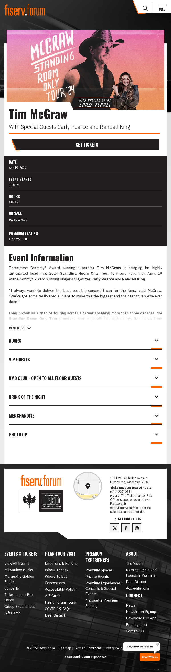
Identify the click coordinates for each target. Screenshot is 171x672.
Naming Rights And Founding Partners (141, 572)
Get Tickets (87, 144)
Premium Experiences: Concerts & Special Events (104, 588)
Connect (134, 595)
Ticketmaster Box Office (18, 597)
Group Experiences (19, 606)
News (130, 605)
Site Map (65, 648)
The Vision (134, 563)
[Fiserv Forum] (25, 10)
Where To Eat (56, 576)
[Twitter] (114, 527)
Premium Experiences (97, 557)
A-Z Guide (53, 596)
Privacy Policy (114, 648)
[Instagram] (136, 527)
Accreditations (137, 588)
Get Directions (129, 519)
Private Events (97, 576)
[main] (85, 253)
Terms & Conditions (87, 648)
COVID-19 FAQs (58, 609)
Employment (136, 624)
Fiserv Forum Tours (60, 602)
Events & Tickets (20, 553)
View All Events (16, 563)
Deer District (55, 615)
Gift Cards (12, 613)
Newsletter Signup (141, 611)
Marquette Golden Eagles (19, 579)
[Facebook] (125, 527)
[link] (87, 486)
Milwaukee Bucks (18, 570)
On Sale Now (18, 220)
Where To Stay (56, 570)
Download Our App (141, 618)
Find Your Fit (18, 239)
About (132, 553)
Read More (17, 327)
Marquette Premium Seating (102, 603)
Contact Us (135, 631)
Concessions (55, 583)
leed (41, 501)
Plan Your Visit (60, 553)
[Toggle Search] (145, 8)
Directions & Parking (61, 563)
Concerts (11, 588)
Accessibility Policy (60, 589)
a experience (85, 657)
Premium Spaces (99, 570)
